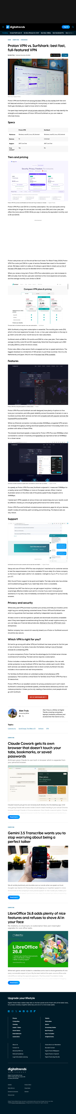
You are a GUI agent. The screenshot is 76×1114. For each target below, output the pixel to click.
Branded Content (50, 1047)
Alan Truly (12, 55)
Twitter (16, 1011)
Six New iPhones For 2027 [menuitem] (31, 33)
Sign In (66, 27)
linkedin (19, 716)
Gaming (15, 1024)
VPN (47, 728)
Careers (10, 1084)
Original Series (49, 1037)
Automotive (16, 1037)
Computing (16, 1021)
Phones (15, 1018)
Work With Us (11, 1088)
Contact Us (16, 1047)
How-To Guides (49, 1034)
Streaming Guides (50, 1028)
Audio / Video (17, 1028)
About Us (15, 1044)
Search (73, 27)
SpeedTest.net (40, 436)
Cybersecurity (12, 728)
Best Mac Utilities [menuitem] (46, 33)
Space (47, 1024)
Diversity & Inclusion (13, 1091)
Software (40, 728)
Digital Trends (12, 29)
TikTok (24, 1011)
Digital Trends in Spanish (52, 1054)
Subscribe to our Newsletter (53, 1044)
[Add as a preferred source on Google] (55, 55)
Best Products (49, 1031)
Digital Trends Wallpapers (52, 1050)
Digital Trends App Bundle (52, 1057)
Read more (14, 817)
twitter (23, 716)
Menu (3, 27)
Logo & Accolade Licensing (20, 1057)
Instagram (12, 1011)
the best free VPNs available (45, 354)
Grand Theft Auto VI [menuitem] (16, 33)
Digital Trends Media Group (18, 1102)
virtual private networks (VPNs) (39, 110)
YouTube (20, 1011)
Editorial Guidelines (18, 1054)
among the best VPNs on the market (43, 101)
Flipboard (35, 1011)
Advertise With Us (18, 1050)
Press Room (27, 1088)
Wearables (48, 1021)
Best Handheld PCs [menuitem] (58, 33)
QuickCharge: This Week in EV (27, 728)
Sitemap (27, 1091)
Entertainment (17, 1034)
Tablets (47, 1018)
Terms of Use (11, 1095)
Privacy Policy (28, 1084)
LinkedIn (31, 1011)
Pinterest (27, 1011)
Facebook (9, 1011)
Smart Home (16, 1031)
